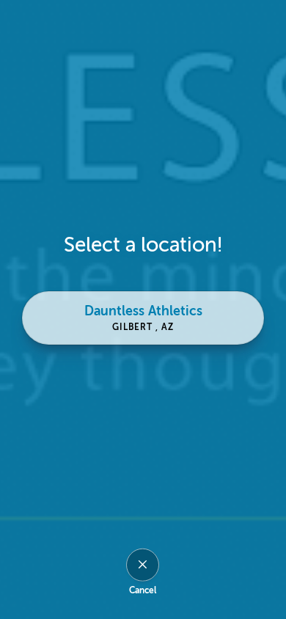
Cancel (142, 590)
